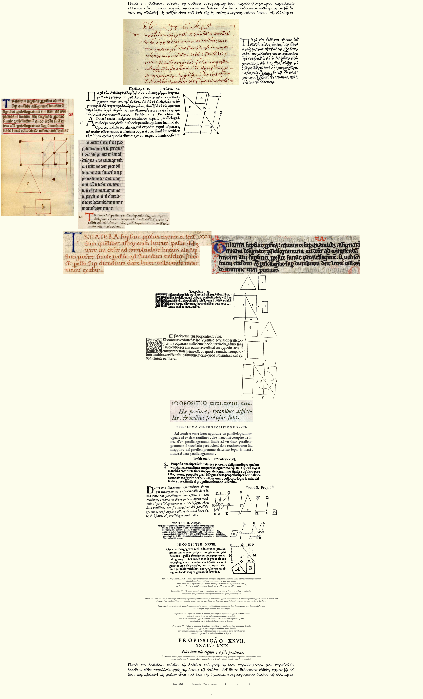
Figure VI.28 (178, 684)
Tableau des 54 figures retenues (204, 684)
